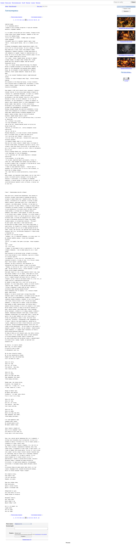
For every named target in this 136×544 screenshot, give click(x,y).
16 (31, 19)
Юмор (6, 6)
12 (23, 19)
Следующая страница (36, 17)
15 (29, 19)
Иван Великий (12, 6)
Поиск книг (8, 2)
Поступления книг (16, 2)
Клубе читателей (44, 534)
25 (38, 19)
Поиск (133, 2)
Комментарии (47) (27, 539)
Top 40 (23, 2)
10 (20, 19)
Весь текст (39, 6)
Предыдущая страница (16, 17)
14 (27, 19)
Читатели (38, 2)
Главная (2, 2)
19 (36, 19)
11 (22, 19)
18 (34, 19)
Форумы (28, 2)
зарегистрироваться (38, 534)
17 (32, 19)
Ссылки (33, 2)
